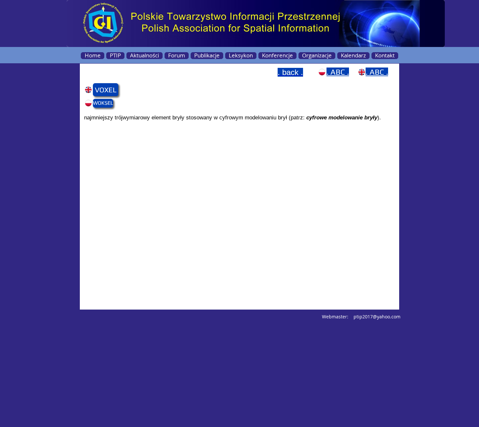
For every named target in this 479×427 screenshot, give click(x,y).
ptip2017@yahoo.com (377, 316)
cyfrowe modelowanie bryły (341, 117)
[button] (105, 89)
